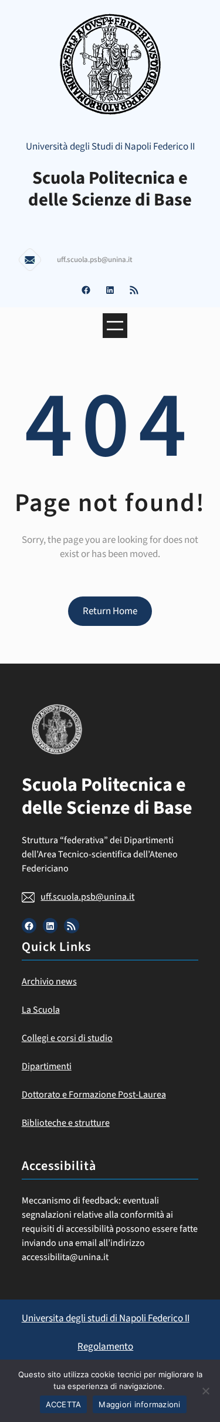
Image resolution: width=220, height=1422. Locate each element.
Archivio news (49, 981)
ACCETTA (64, 1404)
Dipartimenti (47, 1066)
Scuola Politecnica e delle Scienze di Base (110, 189)
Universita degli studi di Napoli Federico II (105, 1318)
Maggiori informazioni (139, 1404)
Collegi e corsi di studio (67, 1038)
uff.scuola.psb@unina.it (87, 896)
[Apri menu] (115, 325)
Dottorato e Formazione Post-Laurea (94, 1094)
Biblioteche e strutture (66, 1122)
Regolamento (105, 1347)
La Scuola (41, 1009)
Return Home (110, 611)
